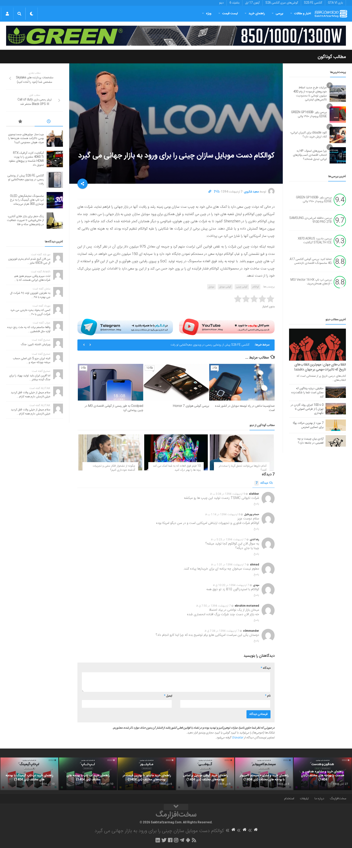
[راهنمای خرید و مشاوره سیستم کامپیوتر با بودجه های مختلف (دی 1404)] (264, 773)
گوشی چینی (242, 287)
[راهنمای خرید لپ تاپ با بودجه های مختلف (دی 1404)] (88, 773)
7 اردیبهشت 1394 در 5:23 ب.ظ (228, 539)
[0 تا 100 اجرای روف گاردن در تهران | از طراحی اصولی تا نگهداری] (336, 408)
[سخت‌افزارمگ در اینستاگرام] (176, 840)
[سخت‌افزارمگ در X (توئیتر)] (164, 840)
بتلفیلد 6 (234, 2)
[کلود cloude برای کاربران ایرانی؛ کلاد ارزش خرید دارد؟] (338, 135)
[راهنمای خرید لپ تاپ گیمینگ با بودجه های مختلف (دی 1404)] (29, 773)
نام (268, 695)
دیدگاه (262, 483)
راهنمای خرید (257, 13)
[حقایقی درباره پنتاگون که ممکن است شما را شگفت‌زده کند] (336, 392)
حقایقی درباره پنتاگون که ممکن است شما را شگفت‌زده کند (307, 392)
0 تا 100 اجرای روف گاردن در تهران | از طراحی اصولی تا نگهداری (307, 409)
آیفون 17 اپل (252, 2)
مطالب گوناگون (332, 57)
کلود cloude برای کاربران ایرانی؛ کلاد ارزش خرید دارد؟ (308, 134)
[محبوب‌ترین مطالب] (20, 122)
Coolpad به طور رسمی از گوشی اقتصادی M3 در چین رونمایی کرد (114, 408)
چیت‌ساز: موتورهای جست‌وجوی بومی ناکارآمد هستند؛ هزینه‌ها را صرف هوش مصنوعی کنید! (26, 138)
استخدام (289, 798)
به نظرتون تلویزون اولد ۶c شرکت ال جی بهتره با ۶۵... (30, 295)
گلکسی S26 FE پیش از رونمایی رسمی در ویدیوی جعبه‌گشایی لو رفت (209, 344)
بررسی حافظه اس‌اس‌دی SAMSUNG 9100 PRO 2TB (310, 220)
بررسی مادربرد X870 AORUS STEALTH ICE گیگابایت (315, 240)
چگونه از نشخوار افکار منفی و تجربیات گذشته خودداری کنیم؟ (114, 468)
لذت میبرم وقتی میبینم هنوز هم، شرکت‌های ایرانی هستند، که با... (32, 278)
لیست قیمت (230, 13)
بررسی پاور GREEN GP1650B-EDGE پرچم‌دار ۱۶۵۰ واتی (309, 114)
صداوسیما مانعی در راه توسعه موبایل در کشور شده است (245, 408)
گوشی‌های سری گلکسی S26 (281, 2)
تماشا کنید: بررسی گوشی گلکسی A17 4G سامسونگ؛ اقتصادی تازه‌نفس (311, 261)
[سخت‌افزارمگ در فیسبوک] (170, 840)
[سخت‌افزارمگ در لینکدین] (158, 840)
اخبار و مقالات (302, 13)
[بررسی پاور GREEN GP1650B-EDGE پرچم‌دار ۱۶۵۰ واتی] (338, 114)
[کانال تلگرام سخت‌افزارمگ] (182, 840)
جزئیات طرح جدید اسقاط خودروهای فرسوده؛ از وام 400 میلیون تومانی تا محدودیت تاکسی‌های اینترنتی (310, 93)
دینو (221, 2)
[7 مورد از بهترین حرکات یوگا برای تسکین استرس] (336, 425)
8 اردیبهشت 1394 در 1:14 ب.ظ (222, 514)
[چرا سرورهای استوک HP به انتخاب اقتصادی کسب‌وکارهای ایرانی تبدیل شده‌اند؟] (338, 155)
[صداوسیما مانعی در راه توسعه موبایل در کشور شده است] (242, 382)
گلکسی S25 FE (313, 2)
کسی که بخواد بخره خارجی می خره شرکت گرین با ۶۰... (30, 312)
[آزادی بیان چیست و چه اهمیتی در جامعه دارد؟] (336, 441)
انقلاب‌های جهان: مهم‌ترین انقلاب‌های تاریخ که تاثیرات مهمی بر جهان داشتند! (320, 367)
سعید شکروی (251, 191)
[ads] (176, 36)
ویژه (208, 13)
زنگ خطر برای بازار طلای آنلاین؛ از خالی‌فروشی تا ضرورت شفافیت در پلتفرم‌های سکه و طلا (25, 220)
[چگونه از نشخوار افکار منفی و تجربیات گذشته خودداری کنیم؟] (110, 452)
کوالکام (255, 287)
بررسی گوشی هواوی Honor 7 (191, 406)
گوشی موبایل (225, 287)
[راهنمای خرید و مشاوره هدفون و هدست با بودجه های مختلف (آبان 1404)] (323, 773)
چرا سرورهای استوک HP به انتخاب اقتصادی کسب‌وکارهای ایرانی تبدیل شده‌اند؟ (310, 155)
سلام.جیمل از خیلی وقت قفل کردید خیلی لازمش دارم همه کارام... (30, 394)
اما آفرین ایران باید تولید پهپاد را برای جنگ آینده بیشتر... (29, 377)
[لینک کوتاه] (209, 191)
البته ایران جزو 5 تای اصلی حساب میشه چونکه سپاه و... (31, 360)
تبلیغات (304, 798)
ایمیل (168, 695)
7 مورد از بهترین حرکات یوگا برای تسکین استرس (308, 425)
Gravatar (237, 737)
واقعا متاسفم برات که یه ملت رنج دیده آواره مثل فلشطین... (28, 329)
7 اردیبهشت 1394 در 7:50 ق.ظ (213, 606)
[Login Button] (7, 14)
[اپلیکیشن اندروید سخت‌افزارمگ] (188, 840)
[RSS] (194, 840)
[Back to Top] (176, 807)
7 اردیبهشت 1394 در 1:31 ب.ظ (228, 564)
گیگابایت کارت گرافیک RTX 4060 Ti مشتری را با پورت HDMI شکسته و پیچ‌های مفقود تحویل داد (26, 159)
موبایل (211, 287)
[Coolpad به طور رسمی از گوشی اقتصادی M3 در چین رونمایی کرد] (110, 382)
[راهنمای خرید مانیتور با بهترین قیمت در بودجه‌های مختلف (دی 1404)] (147, 773)
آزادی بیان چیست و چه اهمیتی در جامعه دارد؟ (310, 440)
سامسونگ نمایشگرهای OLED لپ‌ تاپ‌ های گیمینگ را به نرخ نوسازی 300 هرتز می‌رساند (27, 200)
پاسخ (256, 503)
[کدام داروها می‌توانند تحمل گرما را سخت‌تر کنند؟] (242, 452)
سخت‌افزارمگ (338, 798)
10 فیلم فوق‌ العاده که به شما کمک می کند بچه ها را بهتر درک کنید (177, 468)
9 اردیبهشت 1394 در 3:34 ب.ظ (227, 494)
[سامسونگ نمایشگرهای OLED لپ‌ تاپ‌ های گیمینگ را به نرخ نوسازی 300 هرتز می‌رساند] (55, 200)
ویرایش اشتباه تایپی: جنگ (35, 344)
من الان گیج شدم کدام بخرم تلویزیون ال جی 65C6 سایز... (29, 261)
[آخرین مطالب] (49, 122)
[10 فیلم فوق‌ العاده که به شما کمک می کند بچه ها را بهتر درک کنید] (176, 452)
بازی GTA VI (335, 2)
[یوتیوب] (227, 327)
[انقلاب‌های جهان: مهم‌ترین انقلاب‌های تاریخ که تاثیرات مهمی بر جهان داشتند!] (317, 345)
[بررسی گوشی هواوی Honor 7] (176, 382)
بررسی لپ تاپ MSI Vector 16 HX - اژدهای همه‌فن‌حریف (311, 281)
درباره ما (319, 798)
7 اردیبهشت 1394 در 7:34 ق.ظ (222, 631)
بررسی (279, 13)
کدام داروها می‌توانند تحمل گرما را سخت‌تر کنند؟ (242, 468)
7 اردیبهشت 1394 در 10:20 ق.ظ (231, 585)
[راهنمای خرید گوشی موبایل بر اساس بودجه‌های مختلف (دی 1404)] (205, 773)
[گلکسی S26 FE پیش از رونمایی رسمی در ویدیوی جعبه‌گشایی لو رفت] (55, 180)
